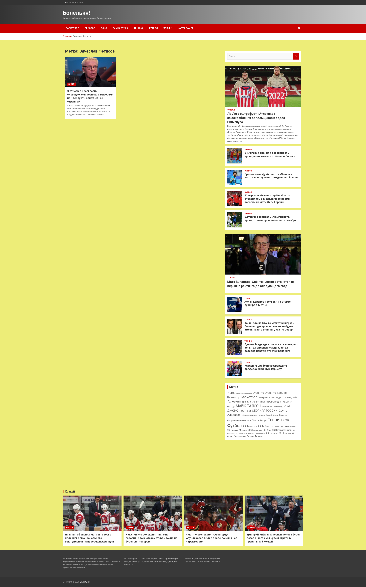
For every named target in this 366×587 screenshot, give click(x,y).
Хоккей (167, 28)
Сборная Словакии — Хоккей (253, 415)
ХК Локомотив (255, 430)
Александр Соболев (244, 393)
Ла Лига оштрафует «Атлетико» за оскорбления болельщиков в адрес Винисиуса (256, 118)
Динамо (246, 401)
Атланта (258, 392)
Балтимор (233, 397)
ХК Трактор (285, 433)
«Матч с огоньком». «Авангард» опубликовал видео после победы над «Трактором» (211, 538)
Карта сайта (185, 28)
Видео (279, 397)
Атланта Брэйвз (276, 392)
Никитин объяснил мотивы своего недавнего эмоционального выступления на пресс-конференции (89, 538)
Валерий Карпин (266, 397)
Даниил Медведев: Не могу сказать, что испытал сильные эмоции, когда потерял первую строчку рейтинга (271, 348)
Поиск (296, 56)
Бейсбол (90, 28)
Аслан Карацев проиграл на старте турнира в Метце (267, 303)
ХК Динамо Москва (237, 430)
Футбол (153, 28)
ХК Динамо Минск (289, 426)
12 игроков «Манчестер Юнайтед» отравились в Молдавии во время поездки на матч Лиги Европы (267, 199)
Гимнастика (120, 28)
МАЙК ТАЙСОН (248, 406)
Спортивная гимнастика (239, 420)
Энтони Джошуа (254, 436)
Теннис (138, 28)
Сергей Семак (272, 415)
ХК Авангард (250, 426)
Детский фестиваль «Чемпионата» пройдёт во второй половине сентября (270, 218)
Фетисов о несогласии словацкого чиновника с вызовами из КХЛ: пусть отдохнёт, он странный (90, 96)
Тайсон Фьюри (259, 420)
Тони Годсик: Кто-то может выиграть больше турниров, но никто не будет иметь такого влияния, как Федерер (269, 326)
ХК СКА (267, 430)
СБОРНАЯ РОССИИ (265, 410)
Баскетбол (72, 28)
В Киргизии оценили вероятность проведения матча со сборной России (269, 154)
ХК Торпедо (272, 433)
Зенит (255, 401)
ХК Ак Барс (264, 426)
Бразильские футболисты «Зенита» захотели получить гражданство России (271, 175)
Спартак (283, 415)
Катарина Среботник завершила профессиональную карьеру (265, 367)
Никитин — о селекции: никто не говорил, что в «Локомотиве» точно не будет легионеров (151, 538)
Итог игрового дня (271, 401)
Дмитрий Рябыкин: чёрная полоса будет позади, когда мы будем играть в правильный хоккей (274, 538)
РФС (241, 411)
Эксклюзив (240, 436)
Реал (248, 411)
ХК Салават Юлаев (282, 430)
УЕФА (286, 420)
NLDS (231, 392)
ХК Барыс (275, 426)
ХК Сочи (251, 433)
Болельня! (76, 12)
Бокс (104, 28)
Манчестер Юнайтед (272, 406)
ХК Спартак (260, 433)
